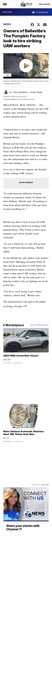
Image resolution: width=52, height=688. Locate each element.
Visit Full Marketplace (40, 325)
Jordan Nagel (36, 92)
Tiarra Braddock (20, 92)
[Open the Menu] (4, 4)
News (7, 24)
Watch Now (44, 4)
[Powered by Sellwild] (45, 485)
